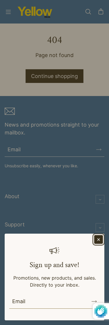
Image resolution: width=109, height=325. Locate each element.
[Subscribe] (94, 301)
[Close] (98, 239)
